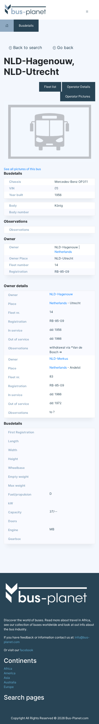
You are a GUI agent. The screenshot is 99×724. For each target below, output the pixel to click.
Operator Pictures (77, 96)
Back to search (27, 47)
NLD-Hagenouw (61, 294)
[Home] (6, 25)
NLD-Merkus (59, 358)
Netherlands (63, 252)
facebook (26, 650)
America (9, 673)
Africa (8, 668)
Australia (10, 682)
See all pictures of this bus (22, 169)
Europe (9, 687)
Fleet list (50, 87)
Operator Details (78, 87)
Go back (64, 47)
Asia (7, 678)
